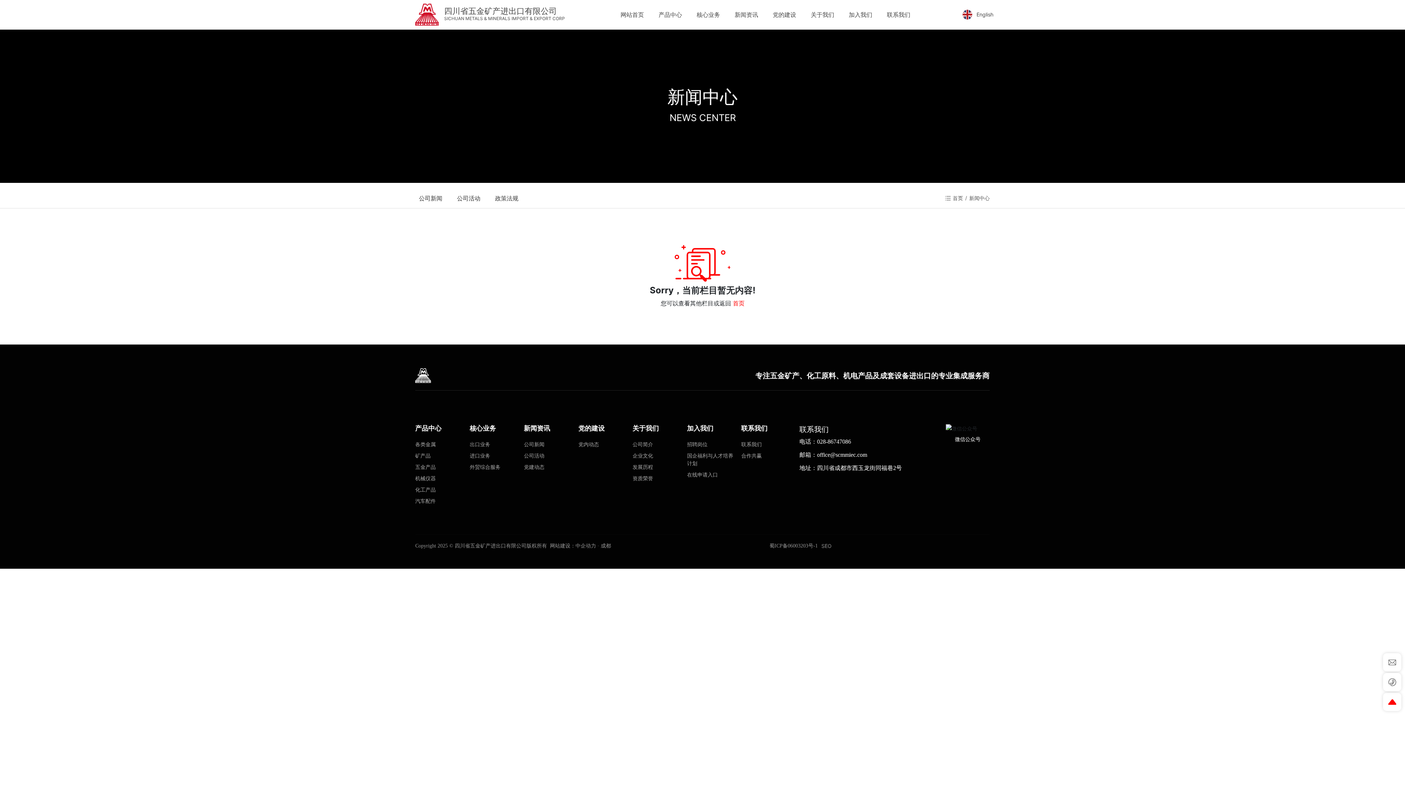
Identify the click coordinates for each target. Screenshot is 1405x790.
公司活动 (468, 198)
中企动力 (586, 546)
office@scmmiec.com (842, 455)
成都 (606, 546)
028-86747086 (834, 442)
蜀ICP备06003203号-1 (793, 546)
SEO (826, 546)
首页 (739, 303)
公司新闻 (430, 198)
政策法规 (506, 198)
